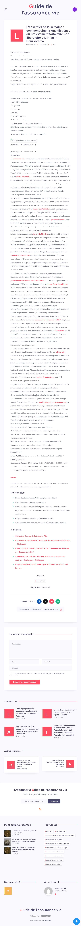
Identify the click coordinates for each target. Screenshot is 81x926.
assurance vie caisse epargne (57, 848)
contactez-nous (44, 91)
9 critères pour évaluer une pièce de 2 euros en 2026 (24, 832)
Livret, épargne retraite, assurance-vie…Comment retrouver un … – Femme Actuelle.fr (26, 712)
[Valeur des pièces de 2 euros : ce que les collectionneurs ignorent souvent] (7, 850)
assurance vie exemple (54, 856)
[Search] (75, 9)
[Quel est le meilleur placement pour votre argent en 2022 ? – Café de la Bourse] (21, 765)
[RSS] (40, 809)
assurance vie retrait (53, 864)
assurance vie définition (54, 852)
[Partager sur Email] (51, 601)
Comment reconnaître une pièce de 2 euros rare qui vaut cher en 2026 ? (24, 840)
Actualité (49, 831)
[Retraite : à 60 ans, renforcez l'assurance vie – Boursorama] (59, 764)
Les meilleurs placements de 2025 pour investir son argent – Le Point (65, 712)
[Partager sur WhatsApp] (57, 601)
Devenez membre (17, 131)
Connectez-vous (37, 424)
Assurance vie (60, 888)
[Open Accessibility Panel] (76, 921)
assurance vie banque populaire (57, 843)
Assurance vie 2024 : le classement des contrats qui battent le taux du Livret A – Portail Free (27, 730)
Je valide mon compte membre (55, 74)
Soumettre (54, 801)
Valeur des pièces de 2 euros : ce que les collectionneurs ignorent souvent (23, 849)
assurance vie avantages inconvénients (60, 835)
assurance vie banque (54, 839)
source (13, 477)
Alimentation (60, 831)
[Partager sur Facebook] (39, 601)
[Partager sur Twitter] (45, 601)
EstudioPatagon (46, 920)
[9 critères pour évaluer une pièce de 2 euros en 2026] (7, 833)
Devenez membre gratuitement (40, 427)
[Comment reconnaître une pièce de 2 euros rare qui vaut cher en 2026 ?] (7, 841)
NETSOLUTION (45, 916)
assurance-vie (40, 581)
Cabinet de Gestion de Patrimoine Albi (31, 536)
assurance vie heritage (54, 860)
